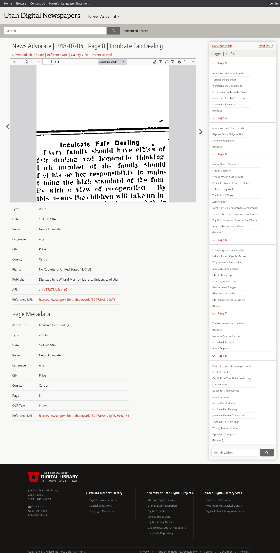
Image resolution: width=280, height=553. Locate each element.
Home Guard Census (224, 164)
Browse (21, 3)
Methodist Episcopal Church (228, 104)
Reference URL (57, 55)
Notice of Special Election (226, 336)
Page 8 (222, 356)
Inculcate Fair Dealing (224, 409)
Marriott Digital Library (161, 500)
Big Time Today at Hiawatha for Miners (234, 220)
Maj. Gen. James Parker (225, 269)
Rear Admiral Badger (224, 287)
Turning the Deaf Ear (224, 79)
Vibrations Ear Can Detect (227, 86)
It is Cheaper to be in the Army (229, 92)
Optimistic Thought (223, 434)
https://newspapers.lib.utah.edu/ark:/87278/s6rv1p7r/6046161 (84, 416)
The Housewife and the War (228, 323)
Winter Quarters (221, 170)
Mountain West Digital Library (224, 505)
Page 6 (222, 240)
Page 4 (222, 118)
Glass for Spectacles (224, 293)
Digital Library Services (103, 500)
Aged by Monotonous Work (227, 226)
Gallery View (80, 55)
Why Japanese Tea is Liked (227, 262)
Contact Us (37, 3)
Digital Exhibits (156, 511)
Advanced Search (136, 31)
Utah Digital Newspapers (163, 505)
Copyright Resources (102, 511)
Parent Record (102, 55)
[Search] (113, 31)
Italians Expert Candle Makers (229, 256)
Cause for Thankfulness (225, 390)
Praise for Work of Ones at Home (231, 183)
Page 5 (222, 154)
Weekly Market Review (225, 428)
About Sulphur (220, 348)
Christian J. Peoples (223, 342)
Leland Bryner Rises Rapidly (228, 250)
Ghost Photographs (223, 275)
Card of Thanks (221, 372)
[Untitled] (217, 110)
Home (8, 3)
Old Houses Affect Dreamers (228, 300)
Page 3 (222, 63)
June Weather (220, 384)
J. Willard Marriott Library (43, 490)
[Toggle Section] (213, 63)
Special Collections (100, 505)
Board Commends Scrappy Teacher (232, 366)
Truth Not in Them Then (225, 421)
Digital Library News (160, 522)
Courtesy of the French (225, 281)
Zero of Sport (219, 201)
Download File (22, 55)
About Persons (220, 397)
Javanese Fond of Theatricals (228, 415)
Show (43, 405)
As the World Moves (223, 403)
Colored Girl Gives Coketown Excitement (235, 214)
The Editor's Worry (222, 195)
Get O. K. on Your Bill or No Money (231, 378)
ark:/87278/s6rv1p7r (54, 289)
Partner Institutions (218, 500)
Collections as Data (159, 516)
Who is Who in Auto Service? (228, 177)
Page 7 (222, 313)
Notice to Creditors (223, 140)
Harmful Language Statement (69, 3)
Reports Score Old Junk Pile (227, 134)
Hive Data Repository (160, 533)
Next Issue (265, 46)
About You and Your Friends (228, 73)
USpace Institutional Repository (167, 527)
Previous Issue (222, 46)
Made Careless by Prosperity (228, 98)
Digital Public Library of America (225, 511)
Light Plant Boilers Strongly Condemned (234, 208)
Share (40, 55)
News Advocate (103, 16)
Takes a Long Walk (222, 189)
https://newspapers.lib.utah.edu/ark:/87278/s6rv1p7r (77, 299)
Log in (274, 3)
